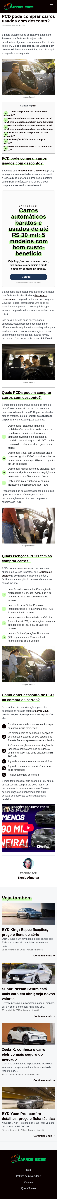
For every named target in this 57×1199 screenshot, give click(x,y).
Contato (28, 1182)
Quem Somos (28, 1188)
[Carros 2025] (19, 6)
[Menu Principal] (51, 6)
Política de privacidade (28, 1176)
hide (34, 105)
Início (28, 1170)
